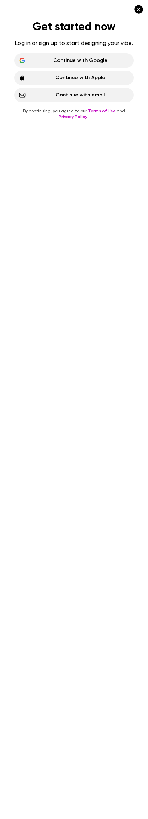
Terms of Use (102, 110)
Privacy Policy (73, 116)
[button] (74, 409)
